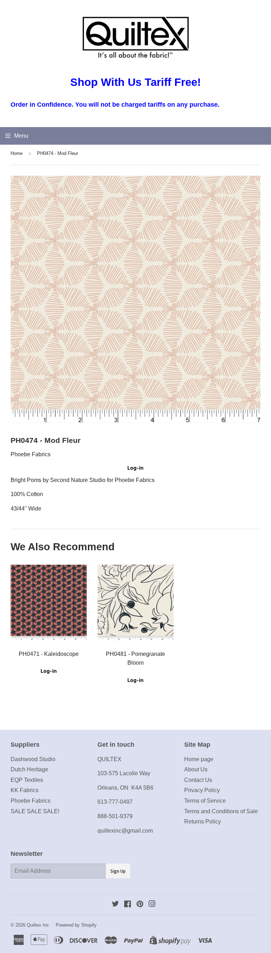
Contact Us (198, 780)
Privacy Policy (202, 790)
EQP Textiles (27, 780)
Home (17, 153)
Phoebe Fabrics (30, 801)
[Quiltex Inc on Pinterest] (140, 905)
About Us (195, 769)
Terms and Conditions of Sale (221, 811)
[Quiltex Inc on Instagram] (152, 905)
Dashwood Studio (33, 759)
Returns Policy (202, 822)
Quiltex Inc (38, 925)
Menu (21, 136)
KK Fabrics (24, 790)
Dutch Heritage (29, 769)
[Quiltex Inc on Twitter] (115, 905)
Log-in (135, 468)
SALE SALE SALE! (35, 811)
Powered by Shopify (76, 925)
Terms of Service (205, 801)
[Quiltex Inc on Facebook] (127, 905)
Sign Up (118, 871)
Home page (198, 759)
